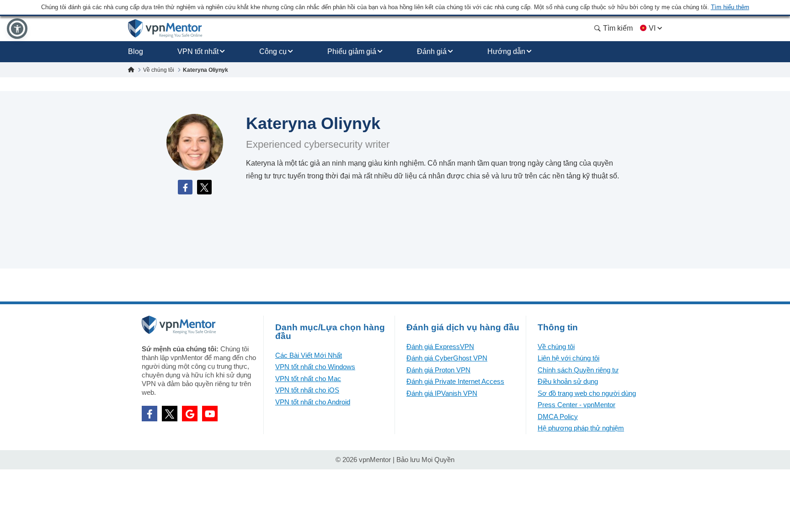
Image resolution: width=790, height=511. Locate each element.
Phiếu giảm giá (351, 51)
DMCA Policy (558, 416)
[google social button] (190, 413)
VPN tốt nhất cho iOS (307, 390)
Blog (135, 51)
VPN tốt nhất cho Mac (308, 378)
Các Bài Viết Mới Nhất (308, 355)
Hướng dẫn (506, 51)
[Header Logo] (165, 28)
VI (652, 28)
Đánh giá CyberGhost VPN (446, 358)
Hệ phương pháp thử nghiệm (581, 428)
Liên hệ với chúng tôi (568, 358)
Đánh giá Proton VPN (438, 370)
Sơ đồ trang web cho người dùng (587, 393)
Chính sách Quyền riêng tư (578, 370)
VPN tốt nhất (198, 51)
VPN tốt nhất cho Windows (315, 367)
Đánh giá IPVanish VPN (441, 393)
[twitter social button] (169, 413)
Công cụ (273, 51)
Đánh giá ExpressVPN (440, 346)
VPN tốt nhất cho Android (312, 402)
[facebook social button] (149, 413)
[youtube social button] (210, 413)
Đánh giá (432, 51)
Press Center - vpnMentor (576, 405)
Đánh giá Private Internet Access (455, 381)
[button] (17, 29)
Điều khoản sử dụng (568, 381)
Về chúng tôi (556, 346)
